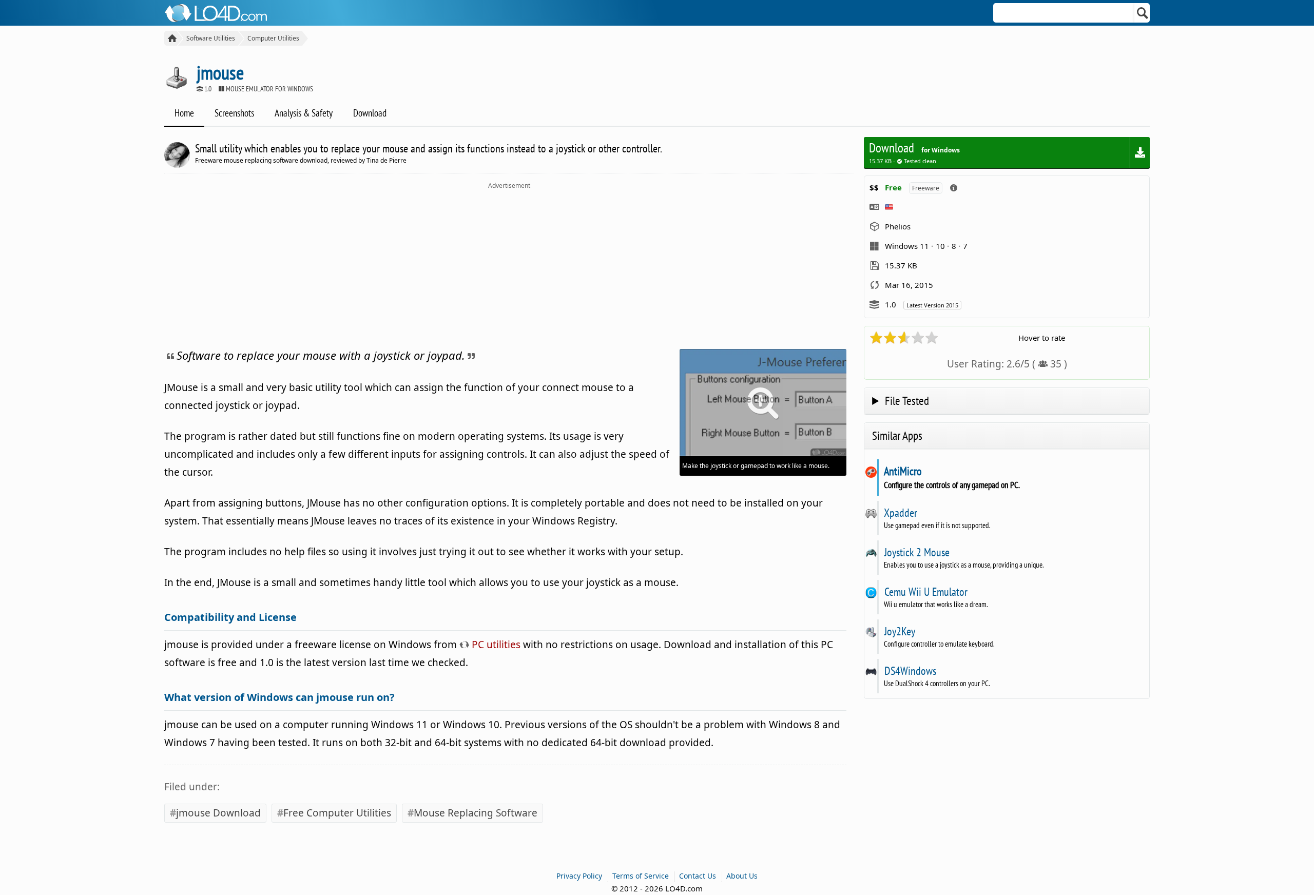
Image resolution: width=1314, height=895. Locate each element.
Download (370, 113)
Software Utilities (210, 38)
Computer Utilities (273, 38)
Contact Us (697, 876)
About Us (742, 876)
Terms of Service (640, 876)
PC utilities (494, 644)
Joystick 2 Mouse (917, 552)
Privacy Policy (579, 876)
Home (184, 113)
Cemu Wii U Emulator (926, 592)
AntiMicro (903, 471)
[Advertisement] (509, 267)
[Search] (1142, 13)
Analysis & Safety (304, 113)
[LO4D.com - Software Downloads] (170, 38)
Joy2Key (899, 631)
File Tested (907, 400)
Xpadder (900, 512)
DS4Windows (910, 671)
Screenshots (234, 113)
